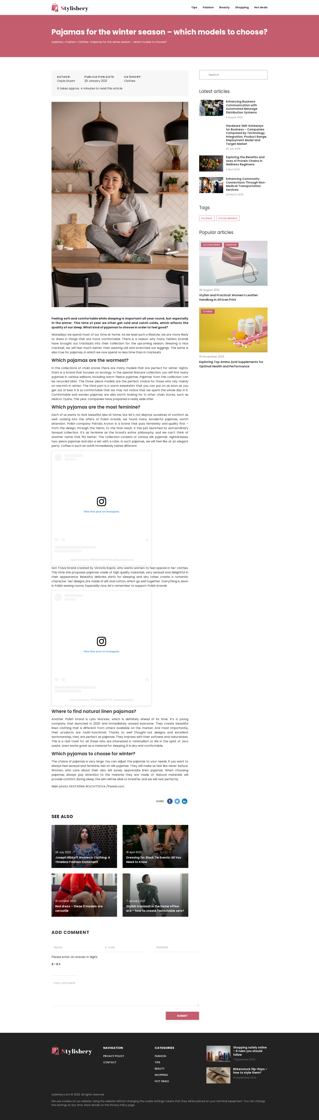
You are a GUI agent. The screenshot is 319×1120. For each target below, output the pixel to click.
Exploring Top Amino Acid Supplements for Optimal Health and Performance (231, 364)
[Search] (203, 74)
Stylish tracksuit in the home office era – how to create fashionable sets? (155, 908)
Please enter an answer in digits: (75, 957)
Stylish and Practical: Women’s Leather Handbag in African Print (228, 297)
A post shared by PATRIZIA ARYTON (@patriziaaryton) (101, 559)
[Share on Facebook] (170, 801)
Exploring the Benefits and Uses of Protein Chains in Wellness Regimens (245, 160)
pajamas (206, 218)
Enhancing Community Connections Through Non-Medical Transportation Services (246, 184)
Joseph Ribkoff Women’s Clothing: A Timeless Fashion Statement (82, 859)
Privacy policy (113, 1056)
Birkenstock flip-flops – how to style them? (250, 1071)
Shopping (242, 7)
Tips (194, 7)
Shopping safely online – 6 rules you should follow (250, 1051)
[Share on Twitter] (177, 801)
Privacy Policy (118, 1105)
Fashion (208, 7)
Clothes (129, 81)
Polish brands (227, 218)
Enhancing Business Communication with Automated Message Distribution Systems (241, 107)
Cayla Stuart (66, 81)
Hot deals (260, 7)
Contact (109, 1062)
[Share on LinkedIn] (184, 801)
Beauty (224, 7)
